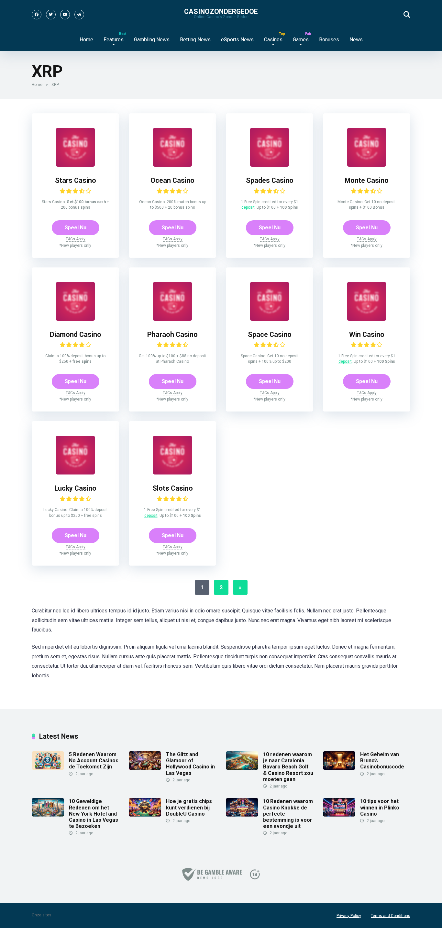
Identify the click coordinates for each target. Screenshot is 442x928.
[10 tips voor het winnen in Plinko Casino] (339, 815)
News (356, 39)
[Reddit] (79, 14)
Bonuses (329, 39)
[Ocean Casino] (172, 165)
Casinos (273, 39)
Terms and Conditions (390, 915)
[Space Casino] (269, 319)
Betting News (195, 39)
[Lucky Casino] (75, 473)
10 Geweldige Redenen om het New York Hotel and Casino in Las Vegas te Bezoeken (93, 813)
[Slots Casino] (172, 473)
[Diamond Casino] (75, 319)
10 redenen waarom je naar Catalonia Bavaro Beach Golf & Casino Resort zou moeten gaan (288, 766)
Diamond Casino (75, 334)
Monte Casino (367, 180)
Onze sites (41, 915)
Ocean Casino (172, 180)
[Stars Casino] (75, 165)
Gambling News (152, 39)
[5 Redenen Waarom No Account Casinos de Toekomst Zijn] (48, 768)
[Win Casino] (366, 319)
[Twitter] (51, 14)
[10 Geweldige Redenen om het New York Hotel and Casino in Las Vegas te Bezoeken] (48, 815)
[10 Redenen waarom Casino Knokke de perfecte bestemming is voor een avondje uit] (242, 815)
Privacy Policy (349, 915)
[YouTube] (65, 14)
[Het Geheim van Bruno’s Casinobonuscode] (339, 768)
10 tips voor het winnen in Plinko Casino (379, 807)
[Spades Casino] (269, 165)
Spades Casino (269, 180)
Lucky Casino (75, 488)
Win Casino (366, 334)
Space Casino (270, 334)
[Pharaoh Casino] (172, 319)
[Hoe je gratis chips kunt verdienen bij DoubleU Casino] (145, 815)
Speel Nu (75, 227)
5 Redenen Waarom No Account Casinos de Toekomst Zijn (93, 760)
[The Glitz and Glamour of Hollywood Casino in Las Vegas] (145, 768)
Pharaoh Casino (172, 334)
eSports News (237, 39)
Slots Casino (172, 488)
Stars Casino (75, 180)
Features (114, 39)
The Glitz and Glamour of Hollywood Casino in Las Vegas (190, 763)
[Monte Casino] (366, 165)
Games (301, 39)
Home (86, 39)
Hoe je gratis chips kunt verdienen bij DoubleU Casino (189, 807)
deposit (248, 207)
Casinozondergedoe (221, 11)
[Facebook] (36, 14)
